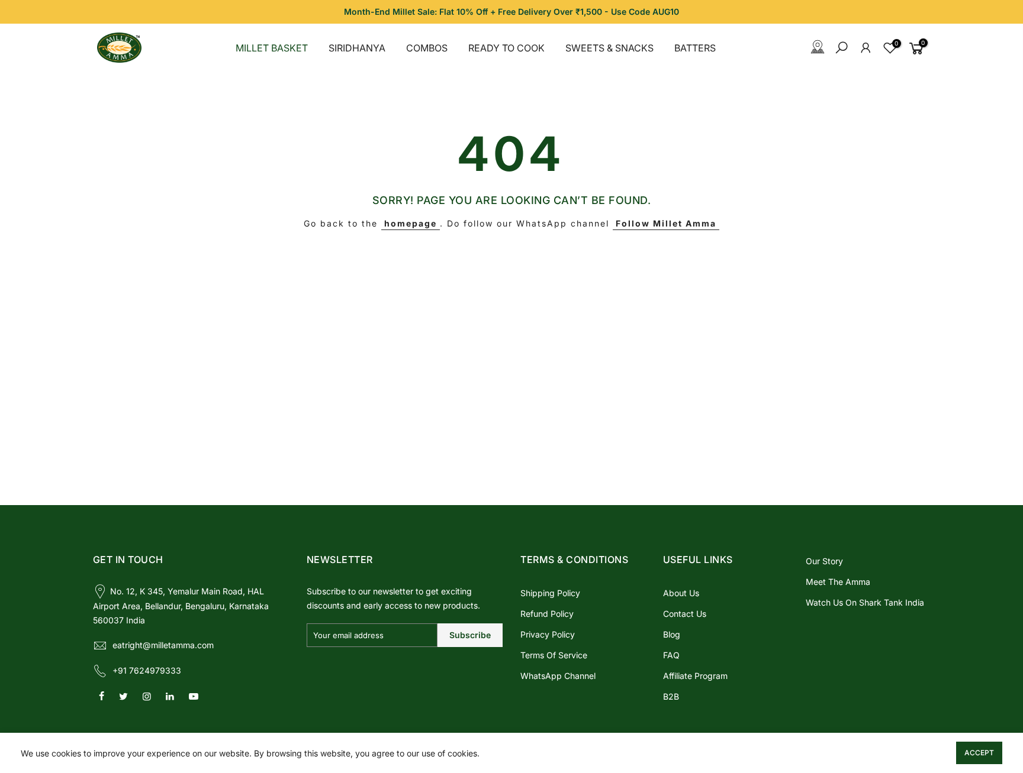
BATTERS (695, 48)
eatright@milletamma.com (163, 645)
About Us (681, 593)
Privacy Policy (547, 634)
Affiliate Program (695, 676)
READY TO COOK (506, 48)
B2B (671, 696)
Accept (979, 752)
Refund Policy (547, 614)
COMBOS (427, 48)
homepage (410, 223)
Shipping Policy (550, 593)
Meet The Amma (838, 582)
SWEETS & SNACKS (609, 48)
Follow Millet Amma (666, 223)
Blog (671, 634)
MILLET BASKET (272, 48)
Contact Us (684, 614)
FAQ (671, 655)
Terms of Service (553, 655)
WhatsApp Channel (558, 676)
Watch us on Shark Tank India (865, 602)
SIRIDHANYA (357, 48)
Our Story (824, 561)
